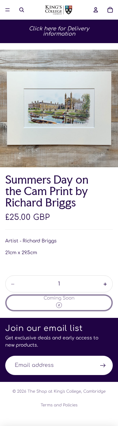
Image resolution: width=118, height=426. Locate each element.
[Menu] (7, 9)
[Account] (95, 10)
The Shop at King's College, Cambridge (67, 391)
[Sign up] (103, 365)
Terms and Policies (59, 405)
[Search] (21, 10)
